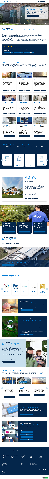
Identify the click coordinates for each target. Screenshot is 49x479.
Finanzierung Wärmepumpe (14, 455)
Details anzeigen (2, 477)
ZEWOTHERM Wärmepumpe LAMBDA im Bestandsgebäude (9, 387)
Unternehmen (25, 1)
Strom (12, 457)
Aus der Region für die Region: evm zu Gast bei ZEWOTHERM (38, 387)
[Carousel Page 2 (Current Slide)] (24, 23)
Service (21, 1)
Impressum (3, 471)
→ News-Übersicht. (41, 373)
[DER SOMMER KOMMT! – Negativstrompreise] (24, 380)
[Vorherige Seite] (4, 23)
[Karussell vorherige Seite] (2, 160)
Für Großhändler (40, 456)
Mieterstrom (12, 456)
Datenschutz (3, 472)
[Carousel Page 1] (23, 23)
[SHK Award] (6, 286)
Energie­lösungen (16, 1)
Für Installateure (40, 457)
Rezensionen (31, 458)
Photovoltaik (3, 457)
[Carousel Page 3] (25, 23)
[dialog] (24, 477)
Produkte (11, 1)
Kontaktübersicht (41, 451)
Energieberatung (13, 458)
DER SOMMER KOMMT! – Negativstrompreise (24, 386)
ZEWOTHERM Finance (32, 463)
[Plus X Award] (33, 286)
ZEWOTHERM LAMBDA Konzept (33, 464)
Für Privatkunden (41, 458)
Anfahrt (3, 473)
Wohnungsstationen (4, 463)
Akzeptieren (46, 477)
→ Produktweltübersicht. (34, 66)
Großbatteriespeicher (4, 458)
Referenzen (31, 457)
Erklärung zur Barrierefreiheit (5, 470)
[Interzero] (24, 286)
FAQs (21, 464)
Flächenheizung (4, 456)
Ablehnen (44, 477)
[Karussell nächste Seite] (47, 160)
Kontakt (29, 1)
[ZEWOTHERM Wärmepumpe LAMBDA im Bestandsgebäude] (9, 380)
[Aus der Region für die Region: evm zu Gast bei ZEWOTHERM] (39, 380)
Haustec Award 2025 (42, 292)
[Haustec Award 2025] (43, 286)
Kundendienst (22, 456)
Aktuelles (22, 463)
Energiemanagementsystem (5, 455)
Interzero (24, 291)
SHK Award (6, 291)
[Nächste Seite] (45, 23)
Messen (21, 458)
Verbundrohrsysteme (4, 464)
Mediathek (22, 462)
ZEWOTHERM (31, 451)
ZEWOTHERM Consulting (32, 462)
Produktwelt (3, 451)
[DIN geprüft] (15, 286)
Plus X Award (33, 291)
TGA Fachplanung (23, 455)
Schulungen (22, 457)
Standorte (40, 455)
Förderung (22, 451)
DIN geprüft (15, 291)
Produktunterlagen (4, 465)
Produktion (31, 456)
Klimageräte (3, 462)
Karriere (30, 455)
